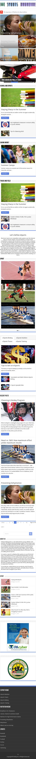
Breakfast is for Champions (7, 711)
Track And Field (5, 181)
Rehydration (3, 722)
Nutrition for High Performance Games (10, 716)
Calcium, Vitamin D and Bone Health (9, 714)
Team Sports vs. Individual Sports (10, 325)
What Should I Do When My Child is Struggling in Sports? (17, 303)
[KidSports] (18, 4)
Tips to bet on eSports (10, 365)
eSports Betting (7, 338)
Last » (2, 527)
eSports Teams (7, 341)
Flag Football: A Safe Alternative (19, 587)
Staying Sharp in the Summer (13, 109)
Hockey (2, 742)
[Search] (30, 533)
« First (2, 522)
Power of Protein (26, 59)
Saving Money (4, 143)
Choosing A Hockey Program (13, 400)
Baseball (2, 733)
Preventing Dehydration (11, 33)
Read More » (5, 118)
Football (2, 739)
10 (26, 522)
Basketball (3, 736)
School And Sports (6, 86)
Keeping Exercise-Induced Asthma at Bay (9, 43)
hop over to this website (28, 558)
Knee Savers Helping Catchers (11, 80)
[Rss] (18, 754)
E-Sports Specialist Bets (17, 385)
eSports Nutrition (21, 338)
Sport (2, 259)
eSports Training (21, 341)
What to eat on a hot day (6, 725)
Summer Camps (8, 165)
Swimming (3, 747)
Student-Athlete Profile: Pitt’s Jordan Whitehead (14, 282)
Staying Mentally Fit (16, 579)
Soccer (2, 745)
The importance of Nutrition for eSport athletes (15, 12)
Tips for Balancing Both (17, 131)
